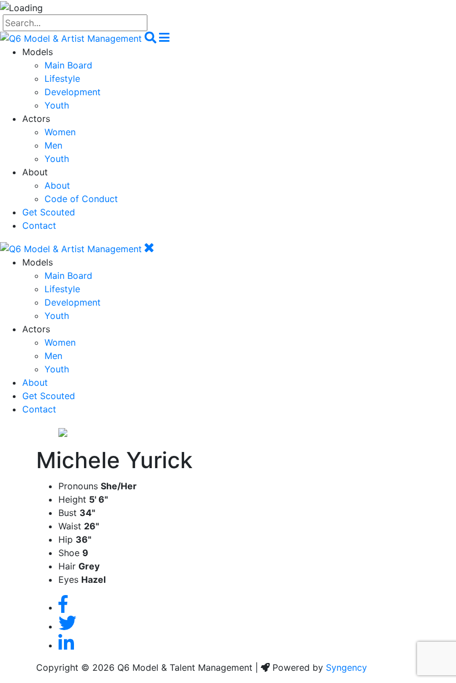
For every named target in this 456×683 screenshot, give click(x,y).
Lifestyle (62, 78)
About (57, 185)
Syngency (346, 667)
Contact (39, 225)
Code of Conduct (81, 198)
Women (60, 131)
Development (72, 91)
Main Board (68, 65)
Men (53, 145)
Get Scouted (48, 212)
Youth (56, 105)
